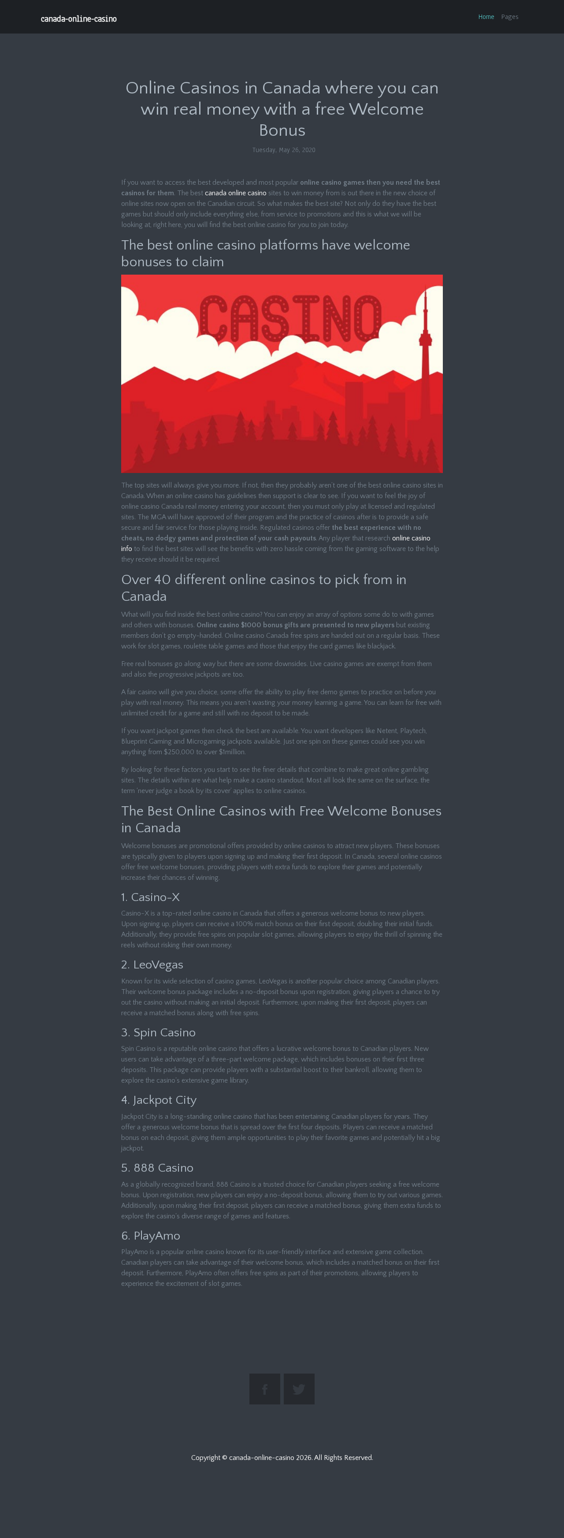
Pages (510, 16)
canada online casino (236, 193)
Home (486, 16)
